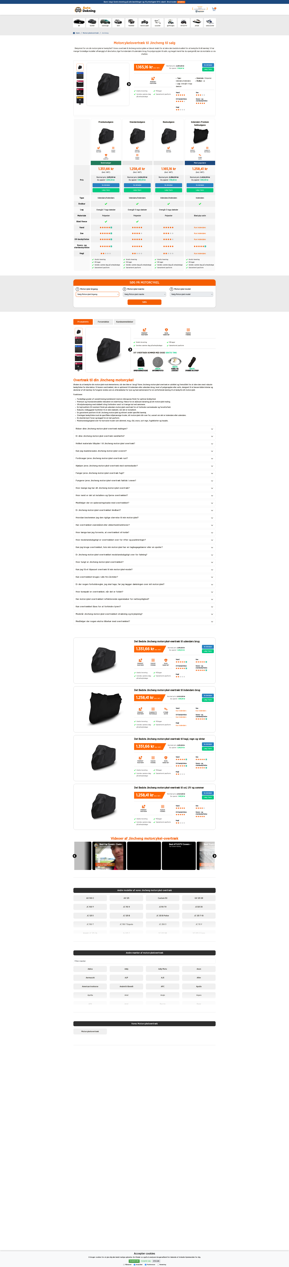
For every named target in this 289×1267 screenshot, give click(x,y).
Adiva (90, 969)
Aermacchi (90, 978)
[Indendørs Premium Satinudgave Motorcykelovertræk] (200, 136)
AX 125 (126, 898)
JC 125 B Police (162, 916)
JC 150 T (90, 924)
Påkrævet (128, 1265)
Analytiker (139, 1265)
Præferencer (151, 1265)
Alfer (199, 978)
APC (162, 986)
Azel (126, 1004)
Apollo (199, 986)
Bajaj (199, 1004)
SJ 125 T (126, 933)
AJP (126, 978)
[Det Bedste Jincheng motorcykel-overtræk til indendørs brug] (103, 708)
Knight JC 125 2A (90, 933)
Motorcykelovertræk (91, 33)
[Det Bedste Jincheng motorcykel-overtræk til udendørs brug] (103, 660)
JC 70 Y (199, 924)
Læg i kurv (208, 69)
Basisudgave (168, 122)
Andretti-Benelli (126, 986)
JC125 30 (199, 907)
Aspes (199, 995)
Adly (126, 969)
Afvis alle (156, 1261)
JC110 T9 (162, 907)
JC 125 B (126, 916)
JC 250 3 (162, 924)
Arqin (162, 995)
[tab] (83, 322)
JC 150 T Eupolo (126, 924)
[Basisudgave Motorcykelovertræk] (168, 136)
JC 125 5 (90, 916)
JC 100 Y (90, 907)
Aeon (199, 969)
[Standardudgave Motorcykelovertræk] (137, 136)
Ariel (126, 995)
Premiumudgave (106, 122)
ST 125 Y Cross (199, 933)
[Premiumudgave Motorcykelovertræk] (106, 136)
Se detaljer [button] (208, 65)
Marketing (163, 1265)
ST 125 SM (162, 933)
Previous (74, 856)
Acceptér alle (134, 1261)
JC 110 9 (126, 907)
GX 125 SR (199, 898)
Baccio (162, 1004)
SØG (144, 302)
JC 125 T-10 (199, 916)
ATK (90, 1004)
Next (129, 84)
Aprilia (90, 995)
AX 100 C (90, 898)
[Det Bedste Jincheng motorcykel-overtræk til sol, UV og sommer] (103, 806)
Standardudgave (137, 122)
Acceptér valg (145, 1261)
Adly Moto (162, 969)
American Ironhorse (90, 986)
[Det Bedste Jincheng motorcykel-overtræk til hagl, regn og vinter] (103, 757)
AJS (162, 978)
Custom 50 (162, 898)
